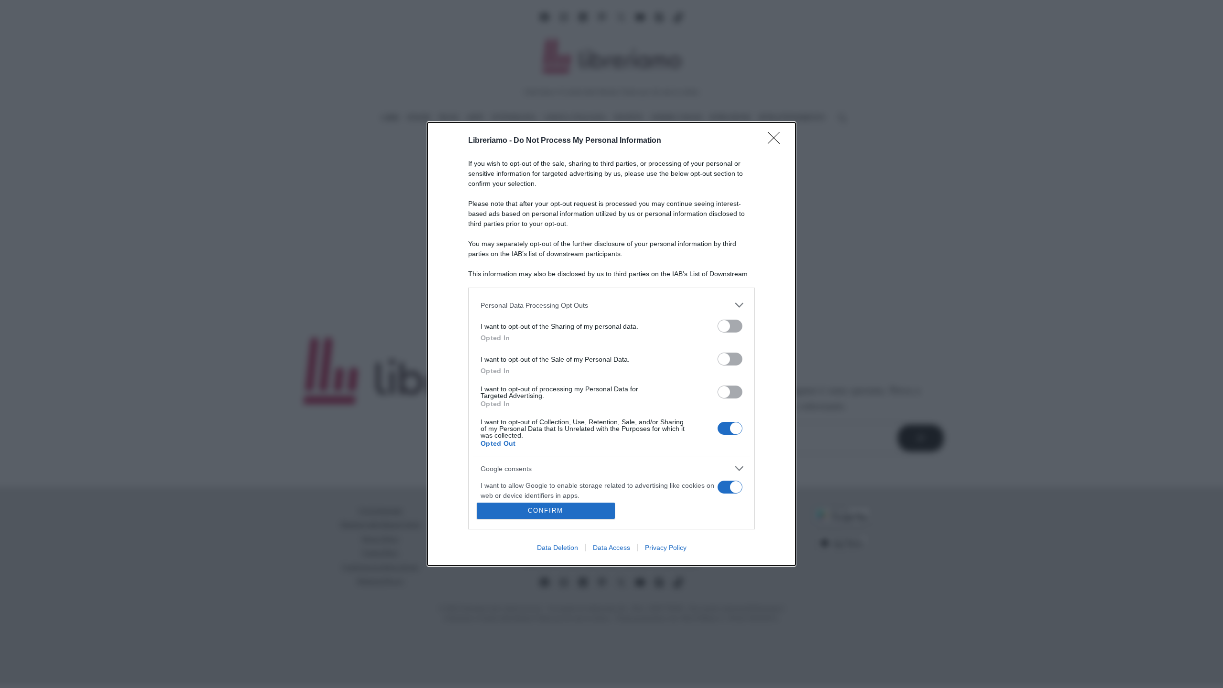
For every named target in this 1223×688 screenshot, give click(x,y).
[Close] (777, 141)
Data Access (611, 547)
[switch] (730, 326)
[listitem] (611, 305)
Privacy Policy (666, 547)
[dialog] (611, 344)
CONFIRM (545, 510)
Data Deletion (557, 547)
